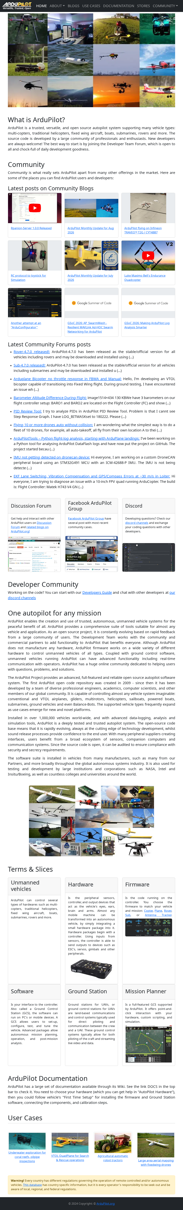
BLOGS (73, 5)
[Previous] (10, 60)
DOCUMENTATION (118, 5)
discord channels (136, 523)
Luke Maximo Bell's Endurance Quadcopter (144, 278)
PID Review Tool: (28, 411)
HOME (41, 5)
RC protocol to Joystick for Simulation (28, 278)
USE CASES (91, 5)
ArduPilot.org (106, 1204)
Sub (127, 915)
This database (32, 1185)
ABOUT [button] (56, 5)
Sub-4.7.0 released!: (30, 365)
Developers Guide (97, 592)
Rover (167, 911)
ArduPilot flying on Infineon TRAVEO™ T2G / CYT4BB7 (143, 230)
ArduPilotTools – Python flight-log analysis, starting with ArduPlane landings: (77, 438)
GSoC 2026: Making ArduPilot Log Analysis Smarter (147, 325)
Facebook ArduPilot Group (86, 518)
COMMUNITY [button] (164, 5)
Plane (158, 911)
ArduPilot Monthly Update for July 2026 (90, 278)
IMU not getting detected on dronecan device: (52, 457)
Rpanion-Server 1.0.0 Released (31, 228)
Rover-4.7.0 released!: (32, 351)
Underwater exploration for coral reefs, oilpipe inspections (27, 1157)
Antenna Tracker (158, 915)
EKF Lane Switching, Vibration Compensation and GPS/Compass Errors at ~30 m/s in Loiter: (92, 476)
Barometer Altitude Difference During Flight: (50, 397)
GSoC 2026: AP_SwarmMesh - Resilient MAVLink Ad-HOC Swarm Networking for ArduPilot (90, 327)
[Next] (172, 60)
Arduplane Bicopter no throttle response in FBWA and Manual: (68, 378)
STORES (143, 5)
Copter (148, 911)
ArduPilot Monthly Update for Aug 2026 (91, 230)
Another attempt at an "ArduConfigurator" (26, 325)
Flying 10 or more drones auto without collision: (53, 424)
